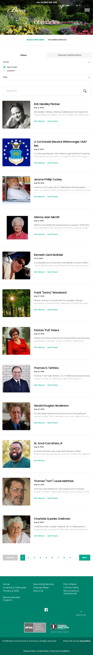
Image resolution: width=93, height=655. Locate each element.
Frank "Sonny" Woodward (50, 292)
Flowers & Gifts (11, 590)
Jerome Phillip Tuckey (48, 179)
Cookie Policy (43, 651)
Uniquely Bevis (41, 587)
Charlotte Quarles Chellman (52, 519)
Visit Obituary (39, 121)
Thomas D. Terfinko (46, 368)
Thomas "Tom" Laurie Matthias (54, 481)
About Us (38, 590)
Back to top (81, 615)
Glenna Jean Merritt (46, 217)
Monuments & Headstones (71, 592)
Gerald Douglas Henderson (51, 406)
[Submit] (85, 91)
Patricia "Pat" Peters (46, 330)
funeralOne (85, 641)
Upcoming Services (43, 584)
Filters (23, 55)
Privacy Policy (29, 651)
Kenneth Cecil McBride (48, 255)
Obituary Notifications (69, 55)
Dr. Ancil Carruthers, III (48, 443)
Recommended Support (11, 598)
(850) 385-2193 (50, 2)
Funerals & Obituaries (14, 587)
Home (6, 584)
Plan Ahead (69, 584)
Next (84, 557)
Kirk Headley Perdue (46, 104)
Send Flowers (52, 121)
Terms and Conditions (60, 651)
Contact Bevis (71, 587)
